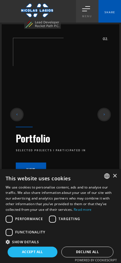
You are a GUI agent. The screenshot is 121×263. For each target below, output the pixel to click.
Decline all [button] (87, 251)
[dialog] (60, 216)
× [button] (115, 176)
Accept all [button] (32, 251)
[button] (17, 114)
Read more (83, 209)
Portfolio (33, 138)
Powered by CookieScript (96, 260)
